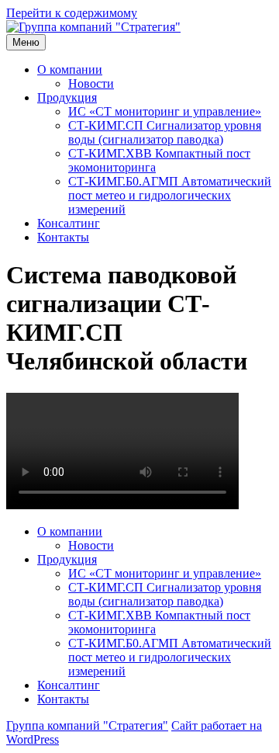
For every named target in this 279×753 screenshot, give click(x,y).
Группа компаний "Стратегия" (87, 725)
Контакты (63, 237)
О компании (69, 69)
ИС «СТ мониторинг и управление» (164, 111)
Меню (26, 42)
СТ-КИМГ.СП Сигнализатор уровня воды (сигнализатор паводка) (164, 132)
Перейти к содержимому (71, 12)
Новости (91, 83)
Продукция (67, 97)
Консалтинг (68, 223)
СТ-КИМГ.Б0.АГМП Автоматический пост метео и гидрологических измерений (169, 195)
